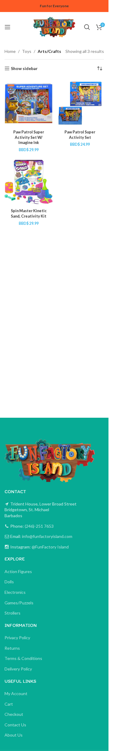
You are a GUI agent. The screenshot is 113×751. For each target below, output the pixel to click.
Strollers (12, 612)
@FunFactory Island (50, 546)
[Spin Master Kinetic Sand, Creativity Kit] (29, 182)
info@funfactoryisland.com (47, 536)
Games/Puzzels (19, 602)
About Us (14, 734)
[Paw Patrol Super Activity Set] (80, 103)
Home (10, 51)
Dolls (9, 581)
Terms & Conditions (23, 658)
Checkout (14, 714)
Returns (12, 648)
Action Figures (18, 571)
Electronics (15, 592)
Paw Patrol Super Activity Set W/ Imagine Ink (28, 137)
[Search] (87, 27)
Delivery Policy (18, 668)
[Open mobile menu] (8, 27)
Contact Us (15, 724)
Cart (9, 704)
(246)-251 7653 (39, 526)
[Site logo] (54, 26)
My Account (16, 693)
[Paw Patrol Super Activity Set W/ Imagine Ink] (29, 103)
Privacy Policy (17, 637)
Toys (26, 51)
